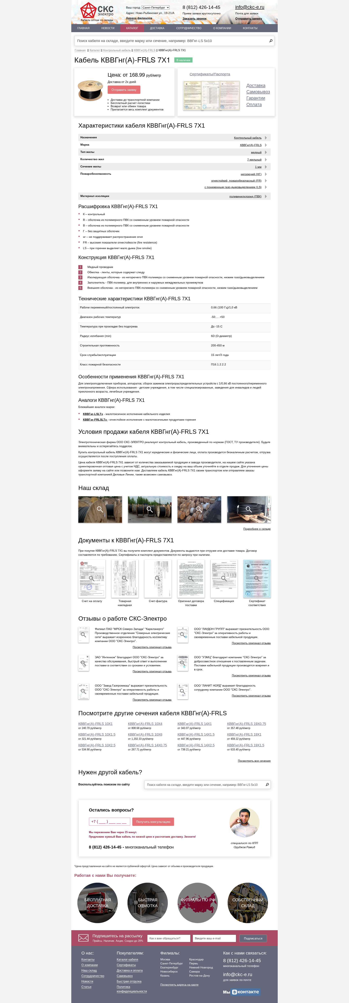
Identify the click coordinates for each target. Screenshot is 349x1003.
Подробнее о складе (257, 528)
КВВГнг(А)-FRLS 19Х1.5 (245, 745)
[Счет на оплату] (91, 579)
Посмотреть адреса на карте (179, 984)
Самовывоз (258, 91)
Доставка (157, 28)
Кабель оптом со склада (97, 20)
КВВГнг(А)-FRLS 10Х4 (145, 724)
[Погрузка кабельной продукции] (249, 509)
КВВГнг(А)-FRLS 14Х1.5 (196, 734)
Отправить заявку (248, 18)
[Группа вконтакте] (242, 991)
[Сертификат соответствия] (257, 579)
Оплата (254, 104)
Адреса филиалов (139, 18)
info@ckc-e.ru (249, 7)
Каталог (132, 28)
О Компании (222, 28)
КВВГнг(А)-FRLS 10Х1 (95, 724)
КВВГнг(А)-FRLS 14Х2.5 (196, 745)
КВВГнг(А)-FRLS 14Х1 (195, 724)
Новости (107, 28)
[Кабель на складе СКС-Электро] (150, 509)
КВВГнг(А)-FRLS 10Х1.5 (96, 734)
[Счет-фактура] (157, 579)
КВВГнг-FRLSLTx (95, 419)
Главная (83, 28)
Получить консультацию (153, 821)
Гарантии (255, 98)
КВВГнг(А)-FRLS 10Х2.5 (96, 745)
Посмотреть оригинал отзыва (152, 647)
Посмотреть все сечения (254, 760)
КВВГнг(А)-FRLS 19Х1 (244, 734)
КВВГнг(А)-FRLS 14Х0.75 (147, 745)
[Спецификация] (224, 579)
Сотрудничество (188, 28)
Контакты (250, 28)
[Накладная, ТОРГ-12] (125, 579)
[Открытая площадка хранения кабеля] (100, 509)
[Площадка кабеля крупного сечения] (199, 509)
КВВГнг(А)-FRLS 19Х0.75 (246, 724)
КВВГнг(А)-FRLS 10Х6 (145, 734)
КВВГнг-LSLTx (93, 414)
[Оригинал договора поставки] (191, 579)
